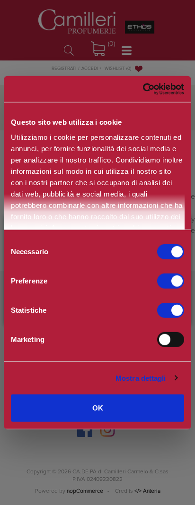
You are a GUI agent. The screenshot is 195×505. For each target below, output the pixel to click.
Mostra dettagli (140, 378)
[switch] (170, 281)
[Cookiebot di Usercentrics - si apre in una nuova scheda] (142, 89)
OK (97, 408)
